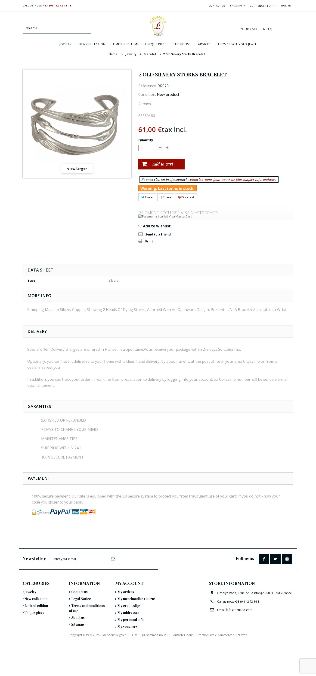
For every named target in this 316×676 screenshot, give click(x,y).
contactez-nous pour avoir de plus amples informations (232, 179)
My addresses (128, 612)
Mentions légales (114, 635)
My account (129, 583)
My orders (126, 592)
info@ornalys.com (239, 610)
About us (78, 617)
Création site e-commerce (214, 635)
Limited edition (125, 44)
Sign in (286, 5)
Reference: (147, 85)
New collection (92, 44)
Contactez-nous (182, 635)
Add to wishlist (156, 226)
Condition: (147, 94)
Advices (204, 44)
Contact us (217, 5)
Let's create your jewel (237, 44)
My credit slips (129, 606)
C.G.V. (134, 635)
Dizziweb (241, 635)
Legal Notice (81, 599)
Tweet (148, 197)
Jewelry (65, 44)
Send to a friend (158, 234)
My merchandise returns (136, 599)
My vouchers (127, 626)
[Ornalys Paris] (158, 26)
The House (181, 44)
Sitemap (77, 624)
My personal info (131, 619)
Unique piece (155, 44)
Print (149, 241)
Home (113, 54)
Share (166, 197)
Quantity (145, 140)
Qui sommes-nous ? (154, 635)
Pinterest (187, 197)
